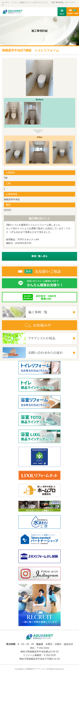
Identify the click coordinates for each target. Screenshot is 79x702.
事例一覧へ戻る (39, 256)
